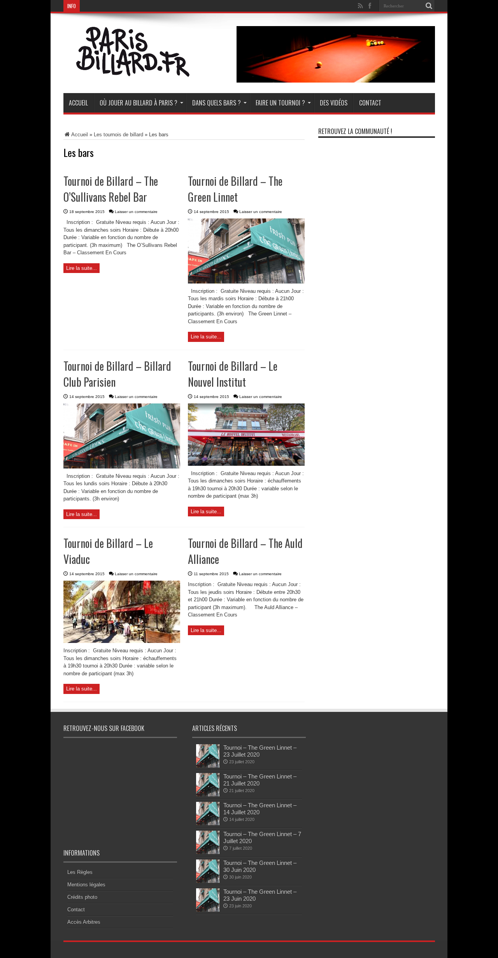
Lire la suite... (81, 268)
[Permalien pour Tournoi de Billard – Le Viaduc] (121, 641)
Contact (370, 102)
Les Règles (80, 872)
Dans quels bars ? (216, 102)
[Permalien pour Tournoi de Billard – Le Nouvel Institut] (246, 464)
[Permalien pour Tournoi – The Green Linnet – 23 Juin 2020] (207, 910)
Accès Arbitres (83, 922)
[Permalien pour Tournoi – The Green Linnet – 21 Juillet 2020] (207, 795)
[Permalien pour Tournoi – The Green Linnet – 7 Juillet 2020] (207, 852)
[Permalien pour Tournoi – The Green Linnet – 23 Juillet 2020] (207, 766)
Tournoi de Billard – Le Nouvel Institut (232, 374)
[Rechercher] (429, 6)
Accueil (78, 102)
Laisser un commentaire (136, 212)
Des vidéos (333, 102)
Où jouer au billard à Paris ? (138, 102)
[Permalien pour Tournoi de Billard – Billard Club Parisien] (121, 467)
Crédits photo (82, 897)
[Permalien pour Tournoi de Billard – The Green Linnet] (246, 282)
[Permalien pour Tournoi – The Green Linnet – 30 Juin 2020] (207, 881)
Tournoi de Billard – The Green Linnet (235, 189)
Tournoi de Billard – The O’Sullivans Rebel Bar (110, 189)
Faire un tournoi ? (280, 102)
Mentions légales (86, 885)
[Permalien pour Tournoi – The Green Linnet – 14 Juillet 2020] (207, 823)
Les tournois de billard (118, 134)
